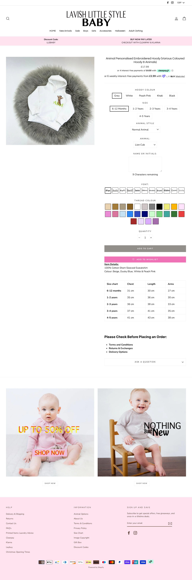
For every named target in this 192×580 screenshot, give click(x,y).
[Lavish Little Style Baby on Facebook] (129, 533)
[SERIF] (130, 190)
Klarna (9, 542)
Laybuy (9, 547)
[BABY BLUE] (123, 214)
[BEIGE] (108, 207)
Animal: (145, 138)
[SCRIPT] (108, 190)
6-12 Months (119, 108)
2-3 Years (155, 108)
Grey (117, 95)
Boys (85, 31)
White (129, 95)
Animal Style (145, 123)
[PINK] (108, 214)
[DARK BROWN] (130, 207)
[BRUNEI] (159, 190)
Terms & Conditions (83, 523)
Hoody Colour (145, 90)
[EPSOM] (174, 190)
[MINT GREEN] (152, 214)
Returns (9, 518)
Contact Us (11, 523)
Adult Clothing (136, 31)
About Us (78, 518)
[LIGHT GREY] (145, 207)
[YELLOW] (167, 207)
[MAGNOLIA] (123, 190)
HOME (53, 31)
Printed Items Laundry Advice (19, 533)
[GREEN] (159, 214)
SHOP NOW (50, 483)
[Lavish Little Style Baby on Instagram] (135, 533)
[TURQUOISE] (167, 214)
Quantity (145, 231)
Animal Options (81, 514)
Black (172, 95)
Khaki (160, 95)
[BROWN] (115, 207)
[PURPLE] (156, 221)
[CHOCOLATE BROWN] (123, 207)
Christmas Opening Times (18, 552)
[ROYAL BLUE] (137, 214)
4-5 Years (144, 116)
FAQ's (8, 528)
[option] (51, 41)
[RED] (181, 214)
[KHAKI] (174, 214)
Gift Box (77, 542)
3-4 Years (172, 108)
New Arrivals (65, 31)
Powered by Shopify (96, 567)
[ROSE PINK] (115, 214)
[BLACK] (159, 207)
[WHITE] (137, 207)
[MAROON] (133, 221)
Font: (145, 184)
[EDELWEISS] (145, 190)
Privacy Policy (80, 528)
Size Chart (78, 533)
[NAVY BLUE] (145, 214)
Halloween (120, 31)
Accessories (105, 31)
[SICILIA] (181, 190)
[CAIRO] (167, 190)
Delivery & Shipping (15, 514)
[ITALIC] (115, 190)
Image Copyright (81, 537)
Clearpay (10, 537)
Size (145, 103)
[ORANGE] (174, 207)
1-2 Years (138, 108)
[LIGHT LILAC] (141, 221)
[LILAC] (148, 221)
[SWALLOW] (137, 190)
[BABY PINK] (181, 207)
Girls (94, 31)
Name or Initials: (145, 153)
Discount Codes (81, 547)
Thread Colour (145, 200)
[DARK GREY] (152, 207)
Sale (77, 31)
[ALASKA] (152, 190)
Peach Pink (145, 95)
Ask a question (145, 362)
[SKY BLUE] (130, 214)
